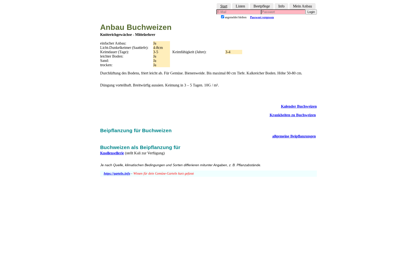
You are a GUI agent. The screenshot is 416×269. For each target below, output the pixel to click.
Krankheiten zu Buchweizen (293, 115)
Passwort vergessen (262, 17)
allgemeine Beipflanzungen (294, 136)
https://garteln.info (117, 173)
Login (311, 12)
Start (223, 6)
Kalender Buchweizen (299, 106)
